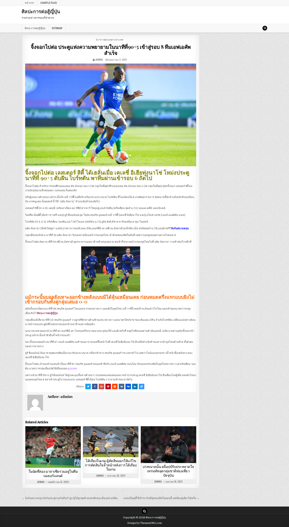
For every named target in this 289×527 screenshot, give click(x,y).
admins (99, 59)
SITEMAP (57, 28)
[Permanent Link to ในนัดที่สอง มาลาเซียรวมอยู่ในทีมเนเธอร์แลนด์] (53, 447)
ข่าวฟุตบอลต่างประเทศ (111, 39)
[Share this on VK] (121, 386)
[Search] (264, 28)
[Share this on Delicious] (141, 386)
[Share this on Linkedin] (135, 386)
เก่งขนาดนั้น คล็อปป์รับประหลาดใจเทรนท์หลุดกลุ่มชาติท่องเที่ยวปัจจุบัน (168, 471)
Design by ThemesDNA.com (144, 523)
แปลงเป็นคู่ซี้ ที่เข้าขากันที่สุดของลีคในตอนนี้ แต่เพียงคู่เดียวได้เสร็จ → (161, 498)
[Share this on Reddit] (115, 386)
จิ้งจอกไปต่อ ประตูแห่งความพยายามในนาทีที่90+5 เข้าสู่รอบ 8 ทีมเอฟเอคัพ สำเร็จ (111, 49)
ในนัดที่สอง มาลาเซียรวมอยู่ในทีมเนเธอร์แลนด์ (53, 473)
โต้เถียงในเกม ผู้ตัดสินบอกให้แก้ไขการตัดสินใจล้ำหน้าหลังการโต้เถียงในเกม (111, 465)
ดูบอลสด (72, 368)
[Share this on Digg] (128, 386)
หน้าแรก (29, 2)
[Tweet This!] (88, 386)
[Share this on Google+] (101, 386)
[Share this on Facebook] (95, 386)
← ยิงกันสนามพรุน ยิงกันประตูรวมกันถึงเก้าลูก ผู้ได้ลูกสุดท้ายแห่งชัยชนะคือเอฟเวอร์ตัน (70, 498)
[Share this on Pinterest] (108, 386)
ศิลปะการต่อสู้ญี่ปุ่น (41, 11)
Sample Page (48, 2)
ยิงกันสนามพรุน (180, 228)
